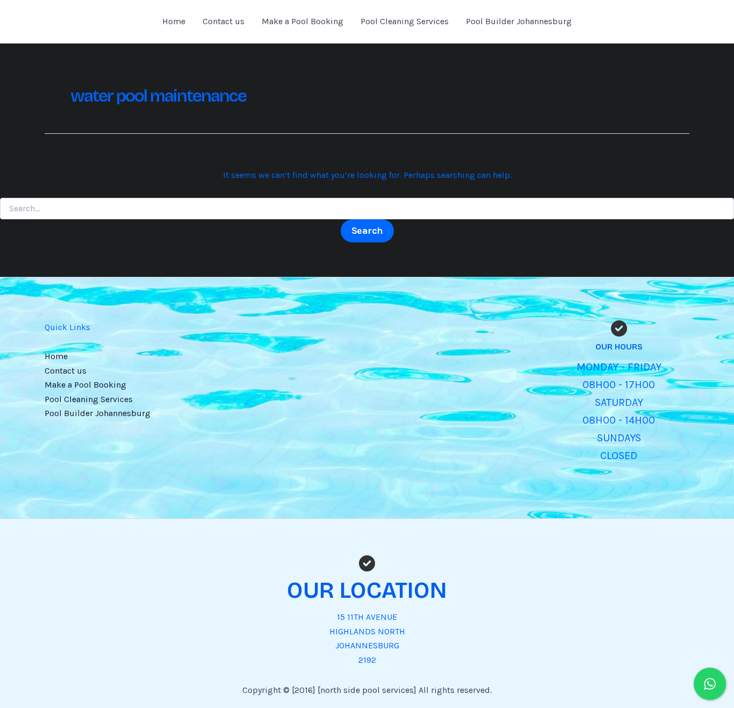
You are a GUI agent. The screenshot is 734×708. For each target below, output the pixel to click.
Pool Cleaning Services (405, 21)
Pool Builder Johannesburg (519, 21)
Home (173, 21)
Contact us (223, 21)
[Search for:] (367, 208)
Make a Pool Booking (302, 21)
